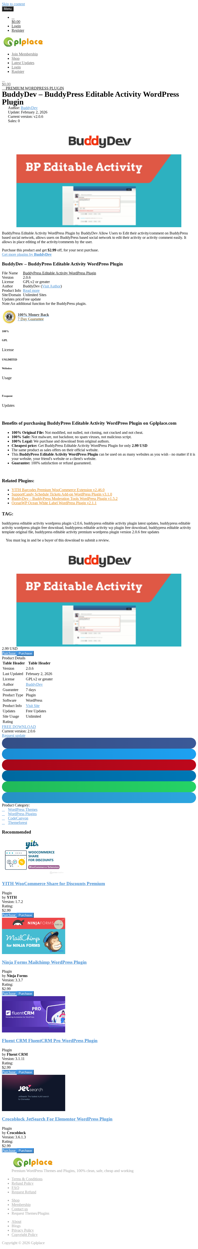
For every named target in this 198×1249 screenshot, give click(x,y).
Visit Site (33, 706)
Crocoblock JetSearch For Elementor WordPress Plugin (57, 1118)
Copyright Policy (25, 1235)
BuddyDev (29, 108)
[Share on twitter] (99, 754)
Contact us (20, 1209)
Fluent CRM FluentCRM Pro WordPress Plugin (50, 1040)
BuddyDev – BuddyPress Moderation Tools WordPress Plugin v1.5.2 (65, 499)
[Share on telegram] (99, 797)
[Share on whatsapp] (99, 786)
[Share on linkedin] (99, 775)
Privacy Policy (23, 1230)
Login (16, 26)
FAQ (15, 1188)
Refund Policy (23, 1183)
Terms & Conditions (27, 1179)
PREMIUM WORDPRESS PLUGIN (34, 88)
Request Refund (24, 1192)
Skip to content (13, 4)
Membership (21, 1205)
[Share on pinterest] (99, 765)
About (16, 1221)
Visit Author (51, 286)
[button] (13, 735)
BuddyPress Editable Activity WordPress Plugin (59, 273)
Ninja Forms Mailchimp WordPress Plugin (44, 962)
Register (18, 30)
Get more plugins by (27, 254)
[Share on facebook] (99, 743)
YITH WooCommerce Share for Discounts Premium (53, 883)
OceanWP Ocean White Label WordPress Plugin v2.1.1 (54, 503)
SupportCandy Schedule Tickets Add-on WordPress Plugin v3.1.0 (62, 494)
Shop (16, 1200)
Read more (31, 290)
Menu (8, 9)
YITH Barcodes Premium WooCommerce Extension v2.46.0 (58, 490)
